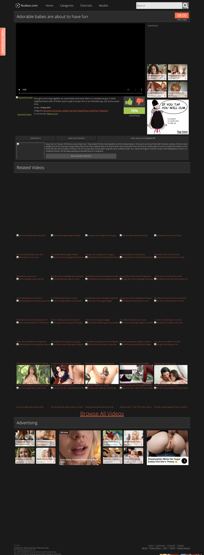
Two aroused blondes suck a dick (30, 254)
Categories (66, 5)
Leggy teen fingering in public (97, 385)
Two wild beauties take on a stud (64, 298)
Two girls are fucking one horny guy (99, 254)
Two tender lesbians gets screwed (64, 254)
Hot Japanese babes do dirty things (99, 407)
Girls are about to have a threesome (99, 363)
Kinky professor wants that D (62, 385)
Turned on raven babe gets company (66, 363)
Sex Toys (73, 110)
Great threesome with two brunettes (134, 363)
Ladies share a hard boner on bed (168, 276)
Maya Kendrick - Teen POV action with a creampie (136, 407)
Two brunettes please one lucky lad (65, 320)
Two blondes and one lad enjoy (132, 254)
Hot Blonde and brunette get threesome (101, 298)
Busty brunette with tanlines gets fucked (136, 385)
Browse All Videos (102, 413)
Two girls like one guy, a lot (165, 363)
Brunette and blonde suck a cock (133, 320)
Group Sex (56, 110)
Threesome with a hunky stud (166, 385)
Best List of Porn (30, 547)
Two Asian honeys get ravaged (97, 320)
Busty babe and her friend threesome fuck (136, 276)
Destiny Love (52, 113)
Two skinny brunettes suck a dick (167, 341)
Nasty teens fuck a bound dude (166, 254)
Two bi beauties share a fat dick (29, 298)
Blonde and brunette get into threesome (67, 276)
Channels (86, 5)
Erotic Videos (27, 6)
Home (49, 5)
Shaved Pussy (83, 110)
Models (103, 5)
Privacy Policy (155, 548)
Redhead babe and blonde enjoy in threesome (33, 320)
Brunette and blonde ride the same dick (170, 298)
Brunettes (47, 110)
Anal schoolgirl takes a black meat (30, 407)
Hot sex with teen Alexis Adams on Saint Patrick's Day (67, 407)
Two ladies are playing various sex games (101, 341)
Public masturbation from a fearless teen (33, 385)
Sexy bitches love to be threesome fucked (102, 276)
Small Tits (94, 110)
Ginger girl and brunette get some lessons (136, 298)
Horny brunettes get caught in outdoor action (136, 341)
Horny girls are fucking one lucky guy (65, 341)
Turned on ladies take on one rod (167, 320)
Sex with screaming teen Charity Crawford (170, 407)
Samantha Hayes (24, 114)
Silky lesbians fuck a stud (26, 276)
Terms (144, 548)
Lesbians (65, 110)
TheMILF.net (18, 547)
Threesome (103, 110)
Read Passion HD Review (81, 156)
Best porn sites (43, 547)
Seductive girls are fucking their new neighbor (33, 363)
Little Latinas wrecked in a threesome (31, 341)
